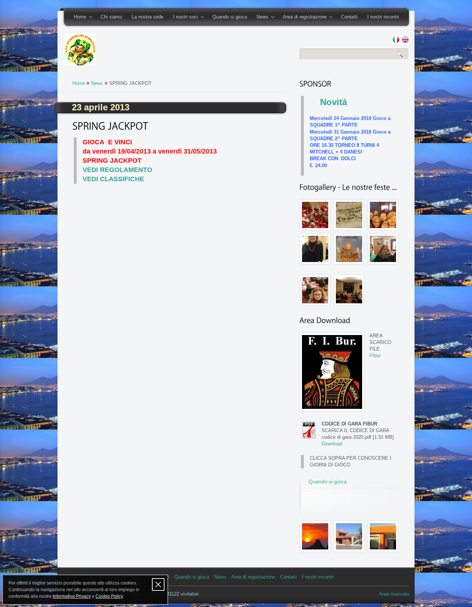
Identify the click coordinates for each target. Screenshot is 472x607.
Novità (333, 102)
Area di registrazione (302, 17)
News (260, 17)
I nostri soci (183, 17)
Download (332, 443)
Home (77, 17)
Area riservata (394, 594)
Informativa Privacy (72, 596)
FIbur (375, 355)
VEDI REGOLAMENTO (117, 169)
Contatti (349, 17)
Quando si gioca (229, 17)
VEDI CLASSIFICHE (113, 179)
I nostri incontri (383, 17)
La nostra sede (147, 17)
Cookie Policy (109, 596)
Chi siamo (111, 17)
